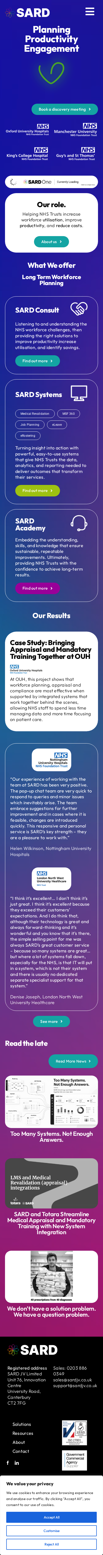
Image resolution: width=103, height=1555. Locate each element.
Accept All (52, 1517)
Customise (52, 1531)
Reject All (51, 1544)
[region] (51, 1515)
